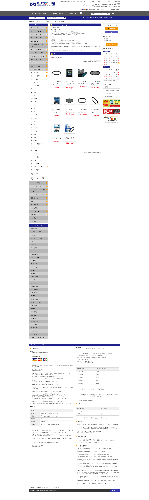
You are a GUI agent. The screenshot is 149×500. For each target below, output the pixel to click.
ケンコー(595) (35, 82)
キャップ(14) (34, 72)
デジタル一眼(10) (36, 28)
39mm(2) (33, 95)
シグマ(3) (33, 160)
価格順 (85, 61)
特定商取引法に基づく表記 (112, 90)
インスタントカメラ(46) (37, 56)
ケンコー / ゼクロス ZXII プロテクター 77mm (69, 83)
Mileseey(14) (34, 228)
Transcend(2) (34, 331)
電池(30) (33, 214)
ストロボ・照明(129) (37, 183)
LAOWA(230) (34, 292)
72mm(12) (34, 127)
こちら (92, 5)
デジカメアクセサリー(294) (37, 45)
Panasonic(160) (35, 254)
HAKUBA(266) (34, 321)
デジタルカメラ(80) (36, 34)
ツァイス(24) (34, 79)
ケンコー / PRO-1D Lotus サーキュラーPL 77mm (95, 83)
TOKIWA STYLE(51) (36, 231)
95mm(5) (33, 137)
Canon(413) (34, 247)
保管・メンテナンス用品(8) (37, 178)
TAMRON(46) (34, 276)
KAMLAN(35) (34, 289)
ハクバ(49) (34, 147)
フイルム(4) (34, 62)
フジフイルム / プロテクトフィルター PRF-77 (95, 111)
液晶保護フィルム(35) (37, 166)
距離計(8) (33, 201)
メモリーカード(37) (36, 186)
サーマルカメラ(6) (36, 59)
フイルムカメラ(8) (36, 38)
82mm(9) (33, 134)
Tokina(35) (33, 279)
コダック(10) (34, 235)
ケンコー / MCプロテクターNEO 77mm (56, 83)
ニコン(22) (34, 153)
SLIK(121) (33, 315)
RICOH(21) (33, 270)
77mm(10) (34, 131)
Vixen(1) (33, 308)
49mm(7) (33, 108)
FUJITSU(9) (34, 324)
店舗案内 (107, 87)
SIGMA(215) (34, 273)
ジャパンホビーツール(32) (37, 337)
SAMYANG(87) (34, 283)
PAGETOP (116, 490)
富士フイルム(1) (35, 163)
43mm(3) (33, 102)
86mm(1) (33, 89)
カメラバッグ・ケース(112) (37, 174)
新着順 (89, 61)
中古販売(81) (34, 218)
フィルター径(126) (36, 85)
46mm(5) (33, 105)
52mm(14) (34, 111)
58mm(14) (34, 118)
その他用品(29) (35, 208)
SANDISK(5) (34, 328)
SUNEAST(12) (34, 299)
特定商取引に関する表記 (43, 487)
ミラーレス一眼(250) (37, 31)
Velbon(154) (34, 312)
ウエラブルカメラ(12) (37, 53)
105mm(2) (34, 140)
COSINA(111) (34, 286)
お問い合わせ (108, 96)
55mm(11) (34, 114)
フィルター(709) (35, 76)
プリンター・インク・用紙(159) (38, 190)
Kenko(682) (34, 305)
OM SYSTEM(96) (35, 257)
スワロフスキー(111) (36, 302)
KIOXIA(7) (33, 295)
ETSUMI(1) (34, 334)
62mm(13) (34, 121)
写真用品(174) (35, 204)
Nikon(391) (33, 251)
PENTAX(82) (34, 264)
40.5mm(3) (34, 98)
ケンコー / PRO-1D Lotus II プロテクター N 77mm (69, 139)
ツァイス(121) (34, 244)
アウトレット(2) (35, 211)
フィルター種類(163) (37, 144)
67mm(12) (34, 124)
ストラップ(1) (35, 170)
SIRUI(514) (33, 318)
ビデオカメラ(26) (36, 49)
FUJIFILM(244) (34, 260)
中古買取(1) (34, 221)
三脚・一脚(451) (35, 66)
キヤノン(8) (34, 150)
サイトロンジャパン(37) (37, 238)
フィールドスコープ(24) (37, 194)
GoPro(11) (33, 241)
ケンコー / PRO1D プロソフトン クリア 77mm (56, 111)
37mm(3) (33, 92)
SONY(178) (34, 267)
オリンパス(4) (35, 157)
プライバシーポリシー (110, 93)
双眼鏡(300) (34, 198)
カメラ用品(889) (35, 69)
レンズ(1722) (34, 41)
